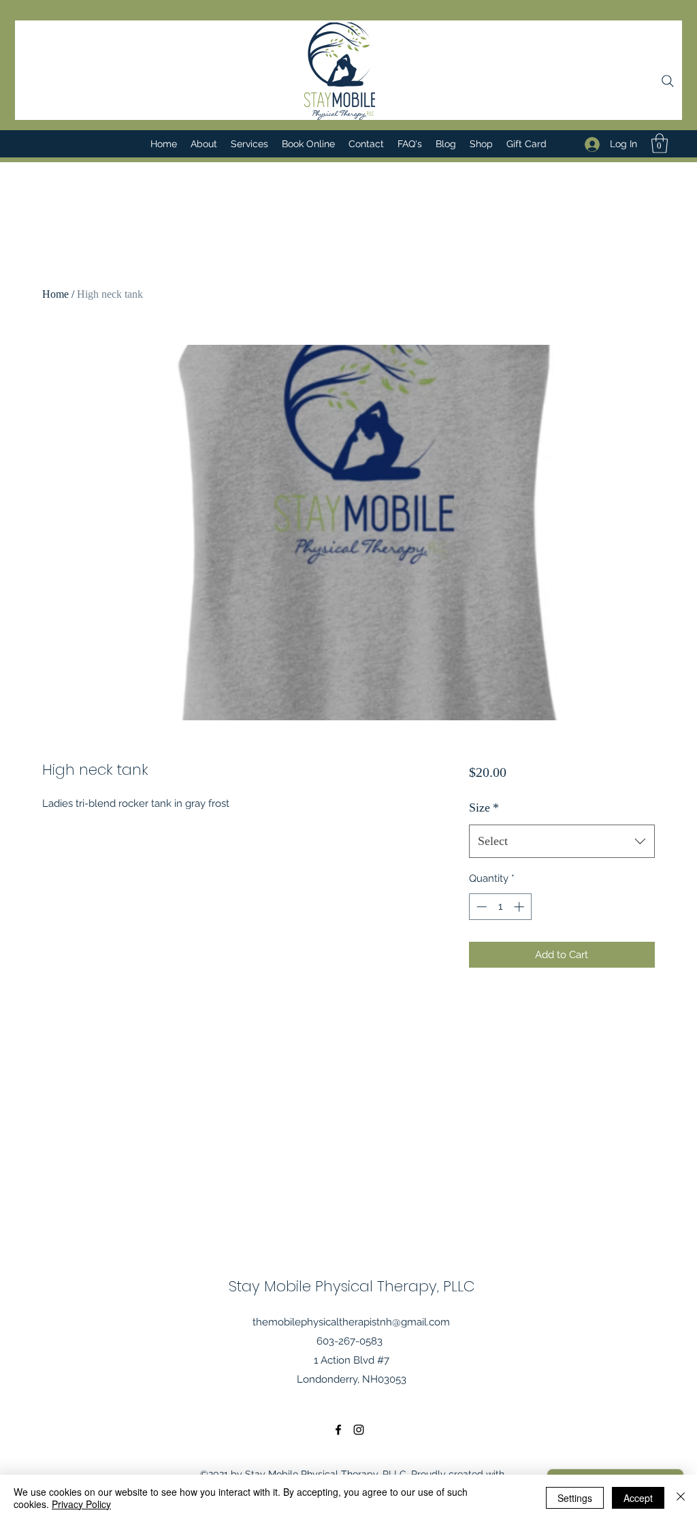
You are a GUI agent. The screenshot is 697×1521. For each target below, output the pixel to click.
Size (484, 807)
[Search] (667, 81)
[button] (659, 143)
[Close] (680, 1498)
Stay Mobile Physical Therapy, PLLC (352, 1286)
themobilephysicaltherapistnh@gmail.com (351, 1322)
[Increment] (520, 906)
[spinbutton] (500, 906)
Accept (638, 1498)
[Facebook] (338, 1429)
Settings (574, 1498)
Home (55, 294)
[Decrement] (480, 906)
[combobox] (562, 842)
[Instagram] (359, 1429)
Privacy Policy (81, 1504)
